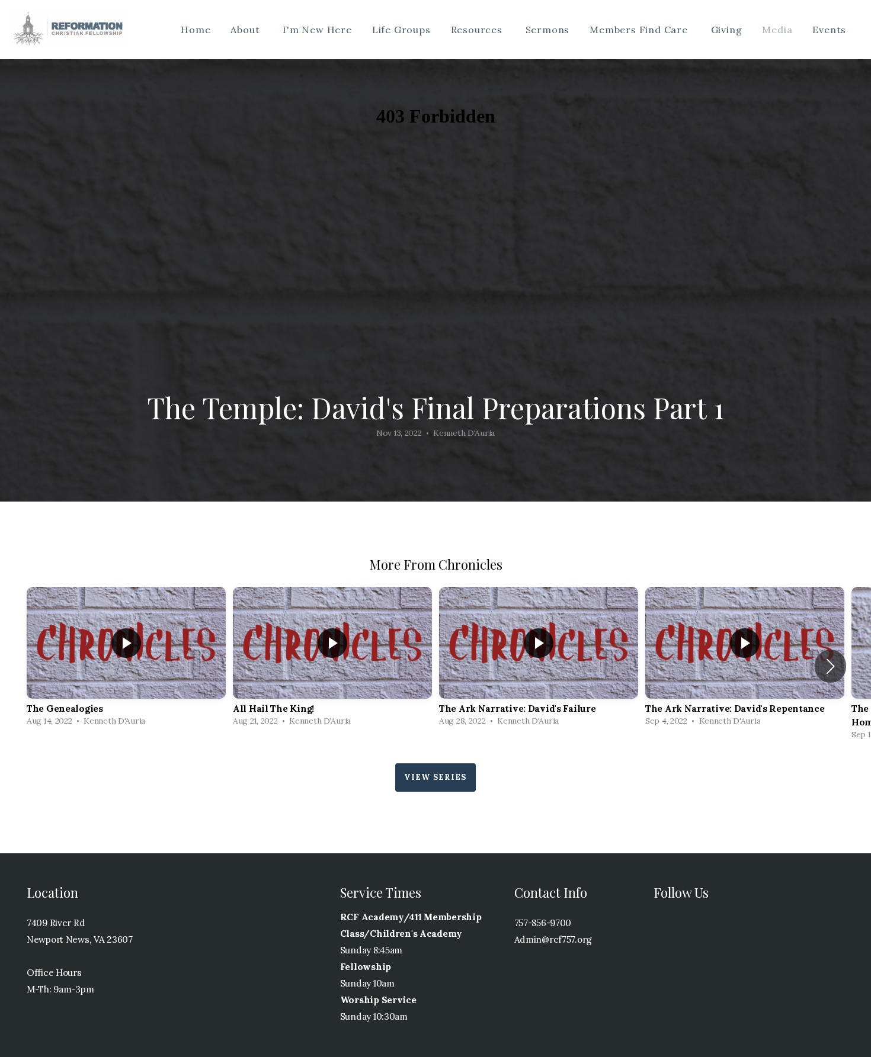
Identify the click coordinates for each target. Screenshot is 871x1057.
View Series (435, 777)
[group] (126, 659)
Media (777, 30)
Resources (478, 30)
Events (830, 30)
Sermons (548, 30)
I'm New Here (317, 30)
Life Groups (401, 30)
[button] (830, 666)
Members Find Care (640, 30)
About (246, 30)
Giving (726, 30)
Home (195, 30)
